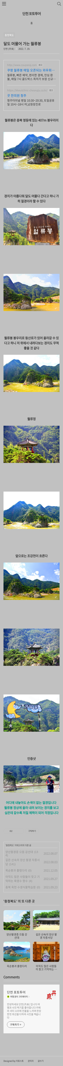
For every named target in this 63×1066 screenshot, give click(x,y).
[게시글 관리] (20, 831)
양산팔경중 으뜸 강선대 (19, 852)
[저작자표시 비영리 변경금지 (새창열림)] (43, 831)
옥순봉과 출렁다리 (16, 870)
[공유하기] (15, 831)
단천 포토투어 (31, 13)
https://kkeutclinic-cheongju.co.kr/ (27, 90)
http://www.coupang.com (22, 64)
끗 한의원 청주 (16, 95)
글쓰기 (41, 1061)
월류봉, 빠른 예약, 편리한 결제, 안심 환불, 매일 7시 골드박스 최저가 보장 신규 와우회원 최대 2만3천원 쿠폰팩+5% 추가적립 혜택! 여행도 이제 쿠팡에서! (31, 77)
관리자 (31, 1061)
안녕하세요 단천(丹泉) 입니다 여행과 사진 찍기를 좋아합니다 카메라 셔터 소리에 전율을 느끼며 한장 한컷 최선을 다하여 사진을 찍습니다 (24, 1010)
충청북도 (10, 845)
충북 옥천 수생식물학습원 (20, 887)
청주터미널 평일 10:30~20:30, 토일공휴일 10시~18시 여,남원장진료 (30, 102)
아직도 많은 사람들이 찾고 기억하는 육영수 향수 (22, 878)
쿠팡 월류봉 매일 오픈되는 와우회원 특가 (31, 70)
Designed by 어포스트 (14, 1061)
